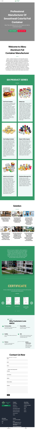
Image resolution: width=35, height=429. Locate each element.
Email (8, 362)
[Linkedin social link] (19, 426)
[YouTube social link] (17, 426)
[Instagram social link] (15, 426)
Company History (26, 403)
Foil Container (15, 403)
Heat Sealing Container (16, 408)
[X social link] (14, 426)
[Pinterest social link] (18, 426)
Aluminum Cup (15, 406)
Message (8, 385)
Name (8, 358)
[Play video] (17, 267)
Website (8, 378)
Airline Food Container (16, 411)
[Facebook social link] (13, 426)
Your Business (9, 374)
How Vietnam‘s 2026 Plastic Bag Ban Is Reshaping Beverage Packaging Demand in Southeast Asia (17, 220)
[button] (3, 303)
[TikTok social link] (20, 426)
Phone (8, 365)
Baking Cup (14, 405)
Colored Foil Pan (15, 413)
